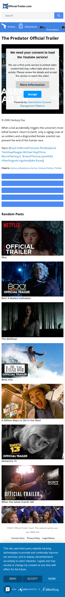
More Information (32, 85)
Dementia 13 (9, 461)
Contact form (17, 538)
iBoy (4, 257)
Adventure (23, 168)
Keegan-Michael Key (26, 152)
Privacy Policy (33, 538)
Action (14, 168)
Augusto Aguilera (19, 160)
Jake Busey (36, 160)
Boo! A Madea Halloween (16, 298)
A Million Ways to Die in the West (21, 420)
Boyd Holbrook (19, 148)
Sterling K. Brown (20, 156)
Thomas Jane (39, 156)
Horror (33, 168)
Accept (32, 94)
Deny (12, 578)
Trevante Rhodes (39, 148)
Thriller (58, 168)
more (52, 578)
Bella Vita (7, 379)
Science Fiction (45, 168)
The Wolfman (9, 339)
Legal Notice (48, 538)
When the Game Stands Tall (18, 502)
